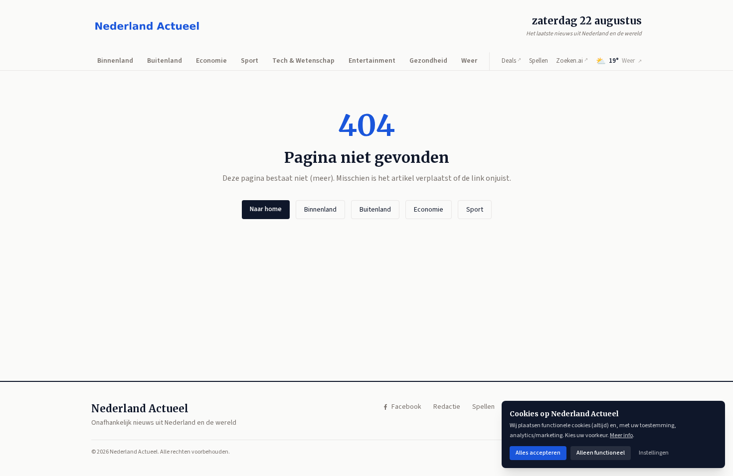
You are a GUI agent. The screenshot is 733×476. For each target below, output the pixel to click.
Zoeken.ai (572, 60)
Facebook (406, 407)
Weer (469, 61)
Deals (511, 60)
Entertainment (372, 61)
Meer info (621, 435)
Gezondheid (428, 61)
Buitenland (164, 61)
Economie (211, 61)
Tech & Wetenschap (303, 61)
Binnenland (115, 61)
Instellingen (654, 453)
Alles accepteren (538, 453)
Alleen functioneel (600, 453)
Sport (249, 61)
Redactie (446, 407)
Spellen (538, 60)
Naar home (266, 209)
